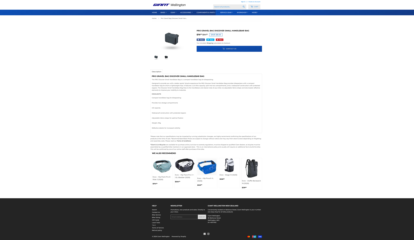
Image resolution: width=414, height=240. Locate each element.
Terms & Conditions (184, 141)
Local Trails (156, 222)
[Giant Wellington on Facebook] (205, 234)
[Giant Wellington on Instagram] (208, 234)
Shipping (210, 43)
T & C (154, 225)
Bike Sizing (156, 217)
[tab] (156, 71)
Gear (173, 12)
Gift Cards (155, 220)
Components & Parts (206, 12)
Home (154, 12)
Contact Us (156, 212)
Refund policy (157, 230)
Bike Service (156, 215)
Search (154, 210)
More (254, 12)
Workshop (242, 12)
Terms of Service (158, 228)
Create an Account (254, 1)
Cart (256, 7)
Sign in (243, 1)
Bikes (163, 12)
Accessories (186, 12)
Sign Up (202, 217)
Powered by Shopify (179, 236)
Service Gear (226, 12)
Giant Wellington (163, 236)
